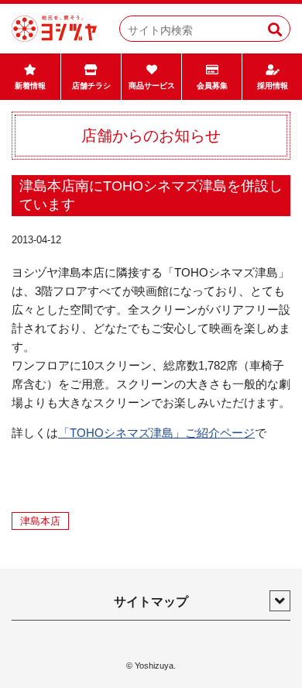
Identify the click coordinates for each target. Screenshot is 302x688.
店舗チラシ (91, 85)
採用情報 (272, 85)
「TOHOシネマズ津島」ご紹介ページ (156, 432)
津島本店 (40, 521)
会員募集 (212, 85)
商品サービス (152, 85)
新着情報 (30, 85)
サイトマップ (151, 601)
